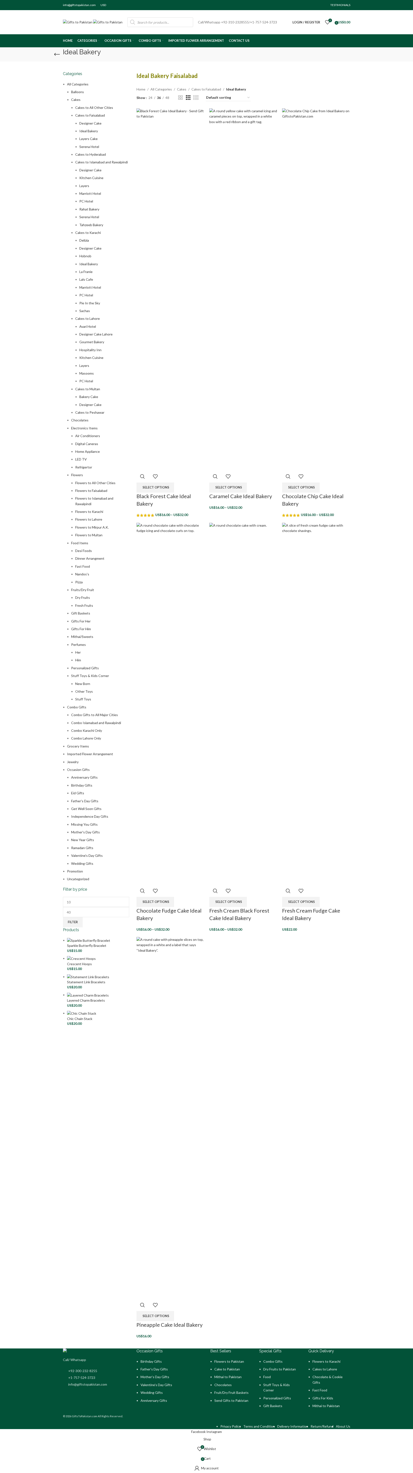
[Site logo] (78, 22)
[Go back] (57, 54)
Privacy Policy (230, 1426)
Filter (73, 922)
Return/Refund (322, 1426)
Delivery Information (292, 1426)
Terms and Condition (259, 1426)
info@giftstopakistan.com (79, 5)
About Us (343, 1426)
